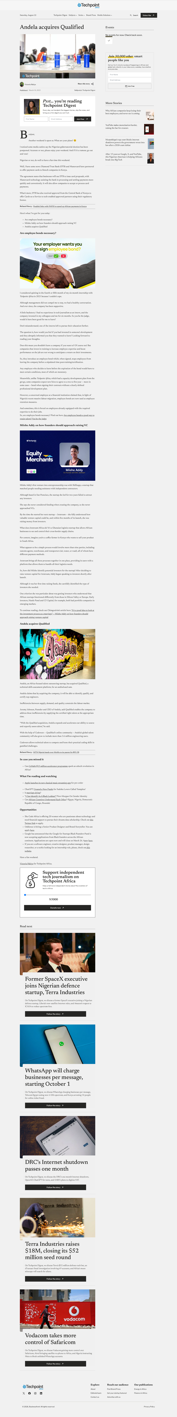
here (32, 830)
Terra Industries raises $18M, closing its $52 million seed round (52, 1251)
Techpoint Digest (88, 90)
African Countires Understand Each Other (47, 800)
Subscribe (147, 15)
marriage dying (33, 793)
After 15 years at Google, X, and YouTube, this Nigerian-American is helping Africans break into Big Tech (123, 157)
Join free (80, 119)
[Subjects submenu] (76, 15)
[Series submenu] (84, 15)
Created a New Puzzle (43, 789)
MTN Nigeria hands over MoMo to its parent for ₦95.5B (56, 752)
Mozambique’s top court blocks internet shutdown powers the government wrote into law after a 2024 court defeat (125, 143)
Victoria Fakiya (30, 84)
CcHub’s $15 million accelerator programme (48, 766)
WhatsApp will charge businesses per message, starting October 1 (54, 1077)
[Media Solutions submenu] (111, 15)
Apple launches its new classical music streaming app (48, 783)
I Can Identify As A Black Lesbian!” (41, 796)
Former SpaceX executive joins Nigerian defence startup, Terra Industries (56, 986)
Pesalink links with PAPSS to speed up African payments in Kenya (60, 206)
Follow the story (53, 1014)
